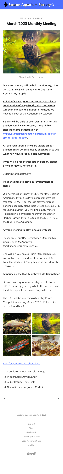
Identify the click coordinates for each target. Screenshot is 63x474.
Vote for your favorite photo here (21, 363)
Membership (31, 432)
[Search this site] (53, 5)
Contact (31, 424)
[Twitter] (31, 454)
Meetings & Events (31, 436)
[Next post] (58, 398)
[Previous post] (5, 398)
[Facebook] (28, 454)
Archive (31, 445)
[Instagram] (34, 454)
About (31, 428)
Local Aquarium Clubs (31, 441)
